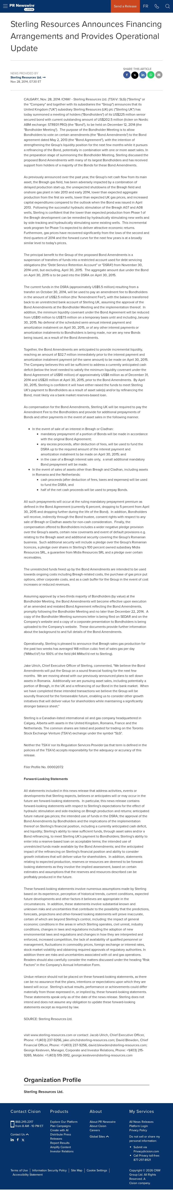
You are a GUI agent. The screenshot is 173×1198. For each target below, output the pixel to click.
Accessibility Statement (28, 1174)
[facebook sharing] (126, 75)
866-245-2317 (24, 1122)
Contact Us (18, 1134)
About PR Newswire (103, 1122)
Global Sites (98, 1137)
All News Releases (141, 1122)
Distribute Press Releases (60, 1136)
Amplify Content (60, 1147)
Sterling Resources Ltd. (44, 1091)
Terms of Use (19, 1170)
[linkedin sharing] (142, 75)
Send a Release (125, 6)
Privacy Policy (138, 1130)
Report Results (60, 1143)
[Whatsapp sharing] (150, 75)
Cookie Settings (97, 1170)
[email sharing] (158, 75)
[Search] (167, 6)
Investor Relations (62, 1151)
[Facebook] (18, 1140)
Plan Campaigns (60, 1126)
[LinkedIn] (13, 1140)
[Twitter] (23, 1140)
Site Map (76, 1170)
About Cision (98, 1126)
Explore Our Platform (63, 1122)
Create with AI (59, 1130)
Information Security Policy (49, 1170)
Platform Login (138, 1126)
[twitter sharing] (134, 76)
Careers (95, 1130)
